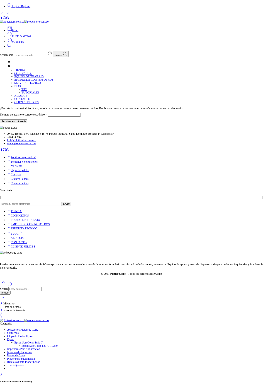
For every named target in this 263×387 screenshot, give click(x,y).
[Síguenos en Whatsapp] (7, 18)
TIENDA (16, 211)
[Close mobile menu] (1, 317)
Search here (7, 54)
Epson (10, 339)
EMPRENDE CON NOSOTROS (30, 224)
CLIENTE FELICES (23, 246)
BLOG (15, 233)
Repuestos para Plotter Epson (23, 361)
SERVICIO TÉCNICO (24, 228)
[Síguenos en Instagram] (4, 18)
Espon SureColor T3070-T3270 (39, 345)
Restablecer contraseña (13, 121)
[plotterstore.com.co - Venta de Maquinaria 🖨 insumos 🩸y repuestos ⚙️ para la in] (24, 21)
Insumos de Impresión (19, 352)
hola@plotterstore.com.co (21, 140)
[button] (135, 64)
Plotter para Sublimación (21, 358)
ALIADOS (17, 237)
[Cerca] (1, 310)
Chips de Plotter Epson (20, 336)
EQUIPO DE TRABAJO (25, 219)
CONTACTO (19, 242)
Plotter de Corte (16, 355)
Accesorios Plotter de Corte (22, 329)
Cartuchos (13, 332)
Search (59, 55)
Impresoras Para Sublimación (23, 348)
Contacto (16, 174)
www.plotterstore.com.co (21, 143)
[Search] (9, 46)
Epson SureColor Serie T (28, 342)
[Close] (1, 303)
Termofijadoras (15, 365)
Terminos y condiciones (24, 161)
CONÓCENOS (20, 215)
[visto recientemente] (10, 285)
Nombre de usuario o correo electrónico (23, 114)
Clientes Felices (19, 178)
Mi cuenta (16, 165)
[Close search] (3, 300)
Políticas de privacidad (23, 157)
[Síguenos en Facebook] (1, 18)
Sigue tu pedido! (20, 170)
